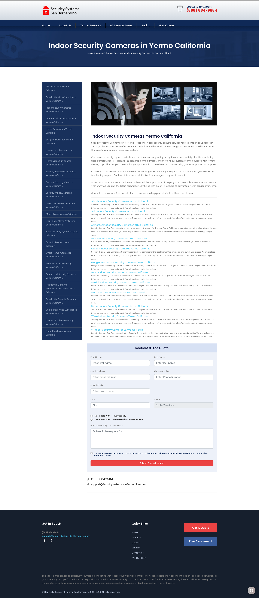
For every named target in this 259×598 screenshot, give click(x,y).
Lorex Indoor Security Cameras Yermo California (119, 272)
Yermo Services (90, 25)
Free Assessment (200, 541)
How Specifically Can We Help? (107, 425)
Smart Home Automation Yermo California (58, 254)
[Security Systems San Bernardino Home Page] (60, 9)
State (157, 399)
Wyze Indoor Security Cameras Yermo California (119, 316)
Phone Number (162, 371)
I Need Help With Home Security (110, 416)
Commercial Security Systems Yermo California (61, 120)
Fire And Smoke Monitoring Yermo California (59, 322)
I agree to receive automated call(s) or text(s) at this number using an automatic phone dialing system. (151, 454)
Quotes (136, 542)
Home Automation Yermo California (59, 130)
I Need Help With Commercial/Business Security (118, 419)
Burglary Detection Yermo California (59, 141)
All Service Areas (121, 25)
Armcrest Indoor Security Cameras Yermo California (122, 225)
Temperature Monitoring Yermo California (58, 265)
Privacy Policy (139, 557)
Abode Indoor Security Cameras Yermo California (120, 201)
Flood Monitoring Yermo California (58, 332)
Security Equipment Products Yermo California (61, 173)
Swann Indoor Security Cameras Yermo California (120, 306)
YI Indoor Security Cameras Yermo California (117, 330)
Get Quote (166, 25)
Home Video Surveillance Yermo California (58, 162)
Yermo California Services (109, 53)
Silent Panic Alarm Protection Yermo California (60, 222)
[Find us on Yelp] (51, 540)
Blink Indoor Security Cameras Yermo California (119, 238)
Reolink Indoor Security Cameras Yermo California (120, 282)
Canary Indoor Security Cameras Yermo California (120, 248)
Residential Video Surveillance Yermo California (61, 99)
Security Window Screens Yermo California (59, 194)
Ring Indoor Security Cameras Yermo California (118, 292)
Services (136, 547)
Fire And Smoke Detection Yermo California (59, 152)
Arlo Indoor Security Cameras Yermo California (118, 211)
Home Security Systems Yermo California (62, 233)
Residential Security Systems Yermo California (61, 301)
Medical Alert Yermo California (61, 213)
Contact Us (138, 552)
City (93, 399)
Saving (145, 25)
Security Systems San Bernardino (72, 592)
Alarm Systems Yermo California (57, 88)
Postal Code (97, 385)
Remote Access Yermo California (58, 244)
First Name (96, 357)
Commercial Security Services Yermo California (61, 275)
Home (46, 25)
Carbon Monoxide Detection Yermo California (60, 205)
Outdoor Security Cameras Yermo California (59, 184)
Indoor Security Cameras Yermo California (58, 109)
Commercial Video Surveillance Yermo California (61, 311)
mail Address (98, 371)
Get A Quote (200, 528)
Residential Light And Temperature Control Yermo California (60, 288)
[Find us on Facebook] (44, 540)
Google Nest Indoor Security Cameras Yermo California (123, 262)
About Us (65, 25)
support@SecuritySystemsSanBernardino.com (118, 484)
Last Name (159, 357)
